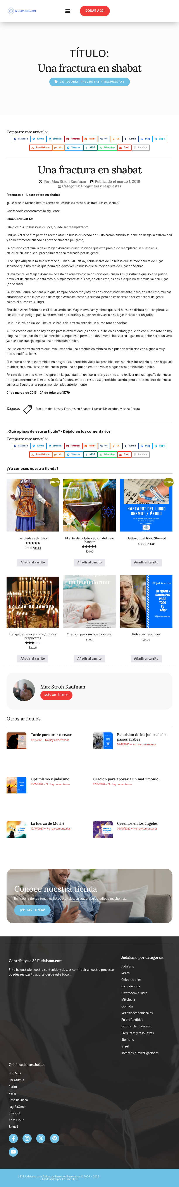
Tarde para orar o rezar (51, 734)
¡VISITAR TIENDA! (32, 910)
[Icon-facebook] (13, 1138)
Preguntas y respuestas (103, 82)
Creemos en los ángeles (137, 823)
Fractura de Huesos (49, 409)
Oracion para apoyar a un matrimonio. (126, 779)
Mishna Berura (130, 409)
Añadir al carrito (33, 562)
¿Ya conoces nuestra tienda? (32, 468)
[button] (68, 11)
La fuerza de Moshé (47, 823)
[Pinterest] (54, 1138)
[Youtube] (13, 1152)
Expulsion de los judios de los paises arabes (142, 736)
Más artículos (56, 695)
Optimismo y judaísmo (50, 779)
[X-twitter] (40, 1138)
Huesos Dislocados (105, 409)
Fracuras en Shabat (77, 409)
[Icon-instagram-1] (27, 1138)
